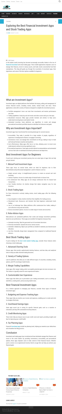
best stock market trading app (29, 241)
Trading (55, 13)
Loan (38, 13)
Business (3, 1)
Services (49, 13)
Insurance (13, 1)
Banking (8, 1)
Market (43, 13)
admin (8, 33)
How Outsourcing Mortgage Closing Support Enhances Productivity (13, 390)
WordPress (10, 411)
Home (3, 13)
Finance (17, 1)
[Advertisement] (31, 46)
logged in (14, 403)
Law (21, 1)
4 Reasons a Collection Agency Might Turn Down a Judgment (45, 390)
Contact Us (5, 16)
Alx (19, 411)
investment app (15, 326)
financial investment (12, 64)
